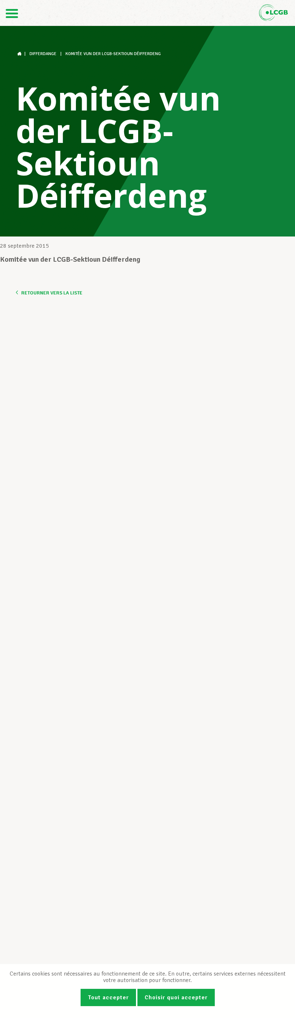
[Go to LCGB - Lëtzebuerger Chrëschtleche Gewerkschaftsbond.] (20, 54)
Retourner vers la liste (51, 293)
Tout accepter (108, 997)
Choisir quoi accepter (176, 997)
